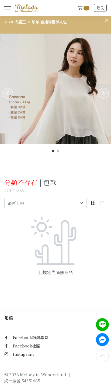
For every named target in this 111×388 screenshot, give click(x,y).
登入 (100, 8)
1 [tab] (53, 151)
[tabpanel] (55, 89)
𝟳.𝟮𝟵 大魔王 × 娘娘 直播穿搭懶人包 (35, 21)
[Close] (106, 20)
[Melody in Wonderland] (26, 8)
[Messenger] (102, 339)
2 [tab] (58, 151)
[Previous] (7, 93)
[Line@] (102, 324)
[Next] (103, 93)
